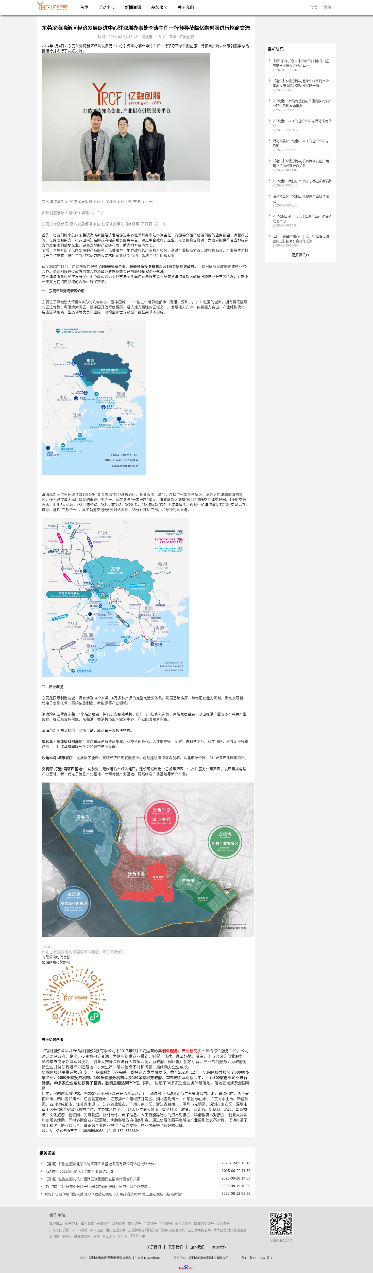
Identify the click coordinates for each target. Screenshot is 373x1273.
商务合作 (219, 1247)
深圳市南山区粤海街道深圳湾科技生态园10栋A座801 (125, 1258)
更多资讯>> (301, 255)
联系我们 (175, 1247)
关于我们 (186, 7)
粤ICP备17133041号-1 (257, 1258)
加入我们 (197, 1247)
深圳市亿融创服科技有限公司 (208, 1258)
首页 (84, 7)
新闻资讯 (133, 7)
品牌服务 (159, 7)
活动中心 (106, 7)
